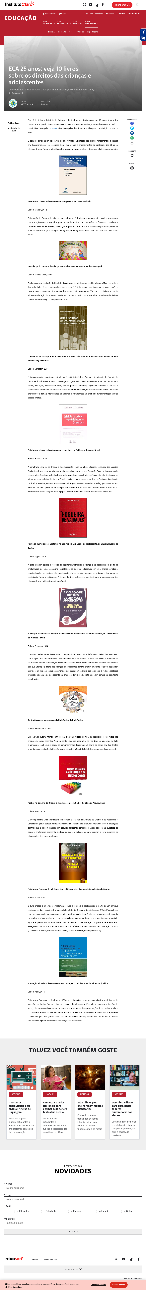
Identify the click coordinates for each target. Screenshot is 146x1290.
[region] (73, 1285)
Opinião (80, 32)
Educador (24, 1211)
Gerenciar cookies (98, 1285)
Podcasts (62, 32)
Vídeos (72, 32)
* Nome (8, 1183)
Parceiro (77, 1211)
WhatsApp (9, 1219)
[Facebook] (103, 5)
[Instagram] (84, 5)
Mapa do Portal (71, 1269)
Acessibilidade (50, 14)
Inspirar (78, 23)
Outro (129, 1211)
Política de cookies (14, 1287)
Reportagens (92, 32)
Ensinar (47, 23)
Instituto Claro (115, 14)
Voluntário (104, 1211)
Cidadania (134, 14)
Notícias (51, 32)
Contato (34, 1260)
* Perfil (7, 1206)
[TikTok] (97, 5)
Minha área (120, 5)
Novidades (91, 23)
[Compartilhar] (132, 123)
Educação (20, 19)
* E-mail (8, 1195)
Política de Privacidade (133, 1278)
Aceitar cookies (118, 1285)
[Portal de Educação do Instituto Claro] (14, 1259)
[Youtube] (90, 5)
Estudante (51, 1211)
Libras (63, 14)
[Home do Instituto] (19, 5)
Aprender (62, 23)
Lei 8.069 (52, 128)
